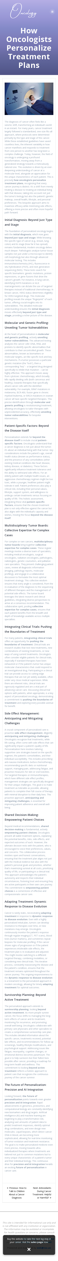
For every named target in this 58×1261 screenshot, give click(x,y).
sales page (37, 1242)
